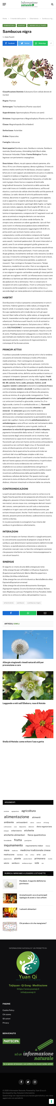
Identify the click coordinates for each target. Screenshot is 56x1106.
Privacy (6, 1023)
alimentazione (16, 816)
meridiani (20, 854)
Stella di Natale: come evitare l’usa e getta (23, 741)
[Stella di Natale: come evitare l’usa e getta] (28, 723)
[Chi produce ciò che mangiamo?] (10, 927)
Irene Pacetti (9, 37)
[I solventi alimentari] (10, 913)
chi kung (46, 822)
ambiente (9, 822)
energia (6, 831)
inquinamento (13, 845)
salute (6, 863)
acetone (6, 811)
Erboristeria (9, 25)
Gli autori (6, 1019)
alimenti (36, 817)
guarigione (28, 840)
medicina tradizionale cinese (35, 850)
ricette (50, 859)
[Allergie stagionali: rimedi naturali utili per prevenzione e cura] (28, 644)
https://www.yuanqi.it (28, 989)
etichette (29, 830)
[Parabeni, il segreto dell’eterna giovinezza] (10, 884)
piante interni (28, 859)
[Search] (52, 4)
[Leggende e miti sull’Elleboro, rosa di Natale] (28, 685)
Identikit (21, 25)
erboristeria (9, 603)
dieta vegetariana (44, 826)
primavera (40, 858)
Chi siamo (7, 1014)
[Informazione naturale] (29, 4)
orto (38, 854)
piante (17, 858)
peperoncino (8, 859)
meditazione (9, 854)
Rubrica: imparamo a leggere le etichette (25, 873)
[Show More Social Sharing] (50, 43)
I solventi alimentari (27, 909)
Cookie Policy (8, 1010)
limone (48, 846)
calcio (32, 822)
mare (6, 850)
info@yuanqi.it (28, 992)
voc (43, 863)
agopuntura (15, 811)
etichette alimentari (14, 835)
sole (37, 863)
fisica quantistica (37, 835)
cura (15, 827)
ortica (32, 854)
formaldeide (7, 840)
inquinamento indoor (34, 846)
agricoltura (28, 810)
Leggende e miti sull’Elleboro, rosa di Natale (24, 703)
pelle (44, 854)
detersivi (31, 827)
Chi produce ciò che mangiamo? (32, 923)
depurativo (22, 827)
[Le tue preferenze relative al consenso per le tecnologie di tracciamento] (51, 1101)
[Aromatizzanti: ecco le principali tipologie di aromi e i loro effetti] (10, 898)
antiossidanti (22, 822)
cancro (38, 822)
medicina (15, 850)
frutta (18, 840)
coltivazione (7, 827)
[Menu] (4, 4)
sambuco (20, 603)
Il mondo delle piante (37, 25)
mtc (26, 854)
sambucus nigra (33, 603)
